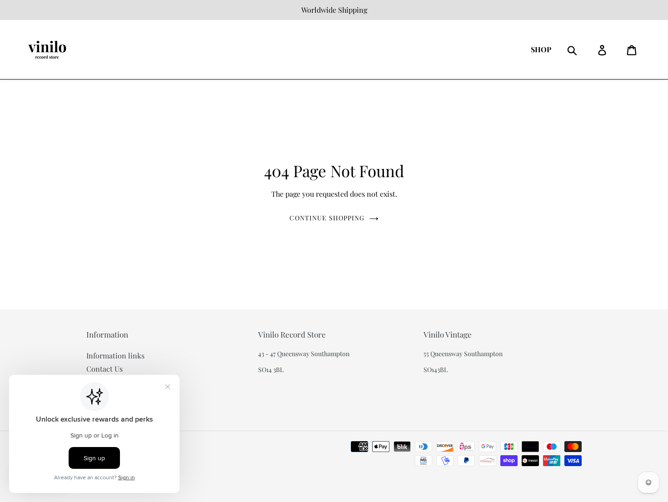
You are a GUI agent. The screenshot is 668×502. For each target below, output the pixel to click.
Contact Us (104, 368)
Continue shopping (326, 218)
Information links (115, 355)
